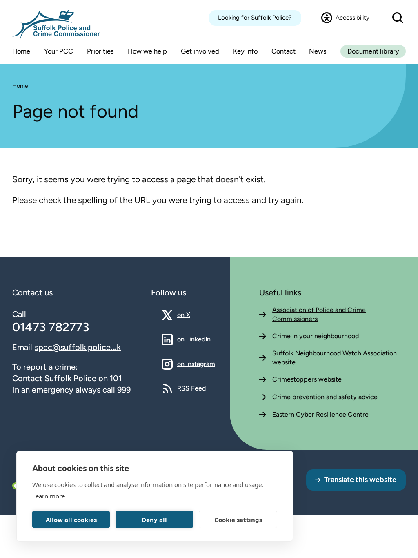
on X (191, 314)
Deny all (154, 520)
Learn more (48, 496)
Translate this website (360, 479)
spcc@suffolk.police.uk (78, 347)
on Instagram (196, 363)
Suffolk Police (270, 17)
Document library (373, 51)
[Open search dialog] (397, 18)
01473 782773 (50, 327)
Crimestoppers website (307, 379)
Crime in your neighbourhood (315, 336)
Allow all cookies (71, 520)
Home (20, 86)
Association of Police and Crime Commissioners (319, 314)
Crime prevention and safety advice (325, 397)
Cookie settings (238, 520)
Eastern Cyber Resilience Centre (320, 414)
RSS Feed (191, 388)
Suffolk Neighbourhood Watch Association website (334, 357)
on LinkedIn (194, 339)
